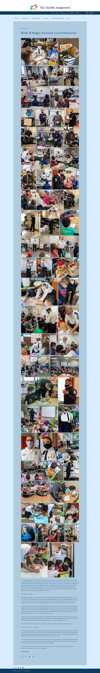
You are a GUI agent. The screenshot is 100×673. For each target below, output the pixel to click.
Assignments (25, 18)
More (68, 18)
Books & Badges (36, 18)
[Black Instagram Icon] (18, 667)
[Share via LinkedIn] (29, 656)
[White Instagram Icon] (87, 13)
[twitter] (91, 13)
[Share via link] (33, 656)
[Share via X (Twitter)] (25, 656)
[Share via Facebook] (22, 656)
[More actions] (78, 28)
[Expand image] (39, 51)
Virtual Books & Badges (58, 18)
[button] (83, 18)
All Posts (17, 18)
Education (46, 18)
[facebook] (89, 13)
